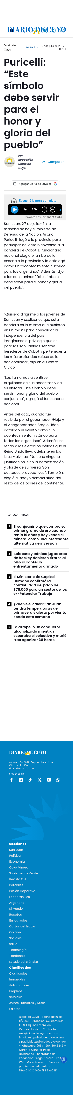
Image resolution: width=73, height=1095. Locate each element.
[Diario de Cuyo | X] (52, 30)
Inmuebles (17, 979)
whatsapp (58, 780)
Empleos (15, 991)
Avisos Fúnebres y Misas (27, 1003)
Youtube (49, 780)
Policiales (16, 885)
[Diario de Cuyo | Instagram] (44, 30)
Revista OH (17, 879)
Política (15, 855)
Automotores (19, 985)
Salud (13, 944)
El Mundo (16, 908)
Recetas (15, 914)
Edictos (14, 1009)
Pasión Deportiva (22, 891)
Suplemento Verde (23, 873)
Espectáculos (19, 897)
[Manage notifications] (64, 1059)
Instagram (20, 780)
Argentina (16, 903)
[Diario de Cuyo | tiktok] (61, 30)
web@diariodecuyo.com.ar (37, 1033)
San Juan (16, 849)
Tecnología (17, 950)
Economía (17, 861)
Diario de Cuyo (10, 47)
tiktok (30, 780)
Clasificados (18, 973)
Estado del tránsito (23, 961)
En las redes (18, 920)
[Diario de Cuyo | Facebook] (36, 30)
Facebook (11, 780)
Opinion (15, 932)
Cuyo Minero (18, 867)
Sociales (15, 938)
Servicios (16, 997)
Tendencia (17, 956)
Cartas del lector (22, 926)
